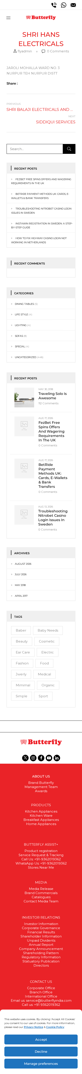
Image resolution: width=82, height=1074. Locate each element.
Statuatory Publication (41, 961)
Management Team (41, 787)
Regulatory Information (41, 957)
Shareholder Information (41, 936)
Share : (12, 83)
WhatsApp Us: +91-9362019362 (41, 863)
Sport (43, 696)
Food (44, 663)
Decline (41, 1051)
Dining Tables (24, 303)
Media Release (41, 889)
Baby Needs (48, 630)
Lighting (20, 325)
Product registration (41, 851)
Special (20, 346)
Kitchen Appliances (41, 811)
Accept (41, 1039)
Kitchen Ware (41, 815)
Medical (44, 674)
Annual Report (41, 945)
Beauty (22, 641)
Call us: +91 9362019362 (41, 1005)
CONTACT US (41, 982)
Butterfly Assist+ (41, 844)
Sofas (19, 335)
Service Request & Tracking (41, 855)
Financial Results (41, 932)
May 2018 (20, 585)
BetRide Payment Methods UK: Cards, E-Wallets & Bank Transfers (52, 476)
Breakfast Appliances (41, 820)
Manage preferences (41, 1064)
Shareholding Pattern (41, 953)
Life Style (21, 314)
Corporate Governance (41, 928)
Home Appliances (41, 824)
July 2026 (20, 574)
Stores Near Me (41, 867)
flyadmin (25, 51)
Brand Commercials (41, 893)
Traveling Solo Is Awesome (52, 396)
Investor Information (41, 924)
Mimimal (23, 685)
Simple (21, 696)
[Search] (69, 149)
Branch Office (41, 992)
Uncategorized (25, 357)
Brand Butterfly (41, 783)
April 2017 (21, 595)
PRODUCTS (41, 805)
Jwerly (21, 674)
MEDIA (41, 882)
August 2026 (23, 563)
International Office (41, 996)
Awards (41, 791)
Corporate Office (41, 988)
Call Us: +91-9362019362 (41, 859)
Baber (21, 630)
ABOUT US (41, 776)
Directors (41, 965)
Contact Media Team (41, 901)
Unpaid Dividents (41, 940)
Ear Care (23, 652)
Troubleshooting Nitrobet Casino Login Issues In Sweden (53, 517)
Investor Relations (41, 917)
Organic (48, 685)
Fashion (22, 663)
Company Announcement (41, 949)
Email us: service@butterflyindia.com (41, 1000)
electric (47, 652)
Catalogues (41, 897)
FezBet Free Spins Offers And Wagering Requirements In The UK (51, 431)
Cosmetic (47, 641)
